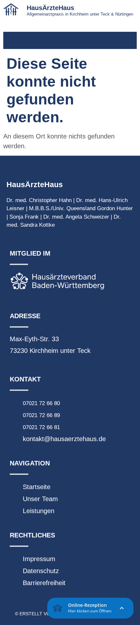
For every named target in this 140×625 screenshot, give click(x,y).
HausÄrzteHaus (50, 7)
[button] (70, 40)
